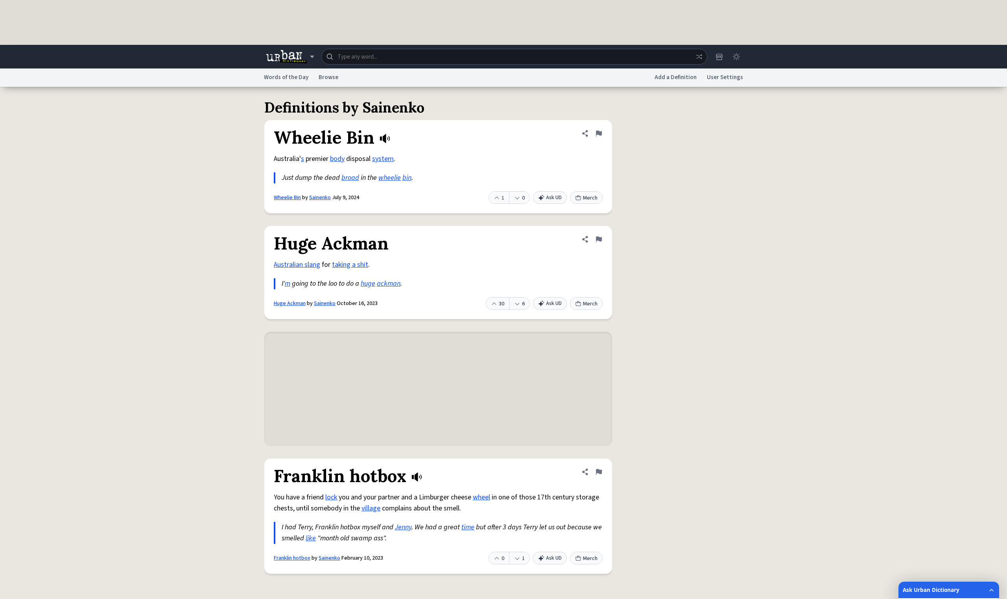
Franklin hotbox (292, 558)
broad (350, 178)
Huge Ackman (290, 303)
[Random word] (699, 56)
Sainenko (320, 198)
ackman (388, 283)
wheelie (389, 178)
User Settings (725, 77)
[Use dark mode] (736, 57)
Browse (328, 77)
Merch (590, 198)
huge (368, 283)
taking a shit (350, 265)
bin (406, 178)
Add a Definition (676, 77)
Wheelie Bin (287, 198)
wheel (481, 497)
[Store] (719, 57)
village (370, 508)
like (311, 538)
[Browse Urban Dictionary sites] (290, 56)
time (467, 527)
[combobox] (514, 57)
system (383, 159)
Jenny (403, 527)
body (337, 159)
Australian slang (297, 265)
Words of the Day (286, 77)
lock (331, 497)
